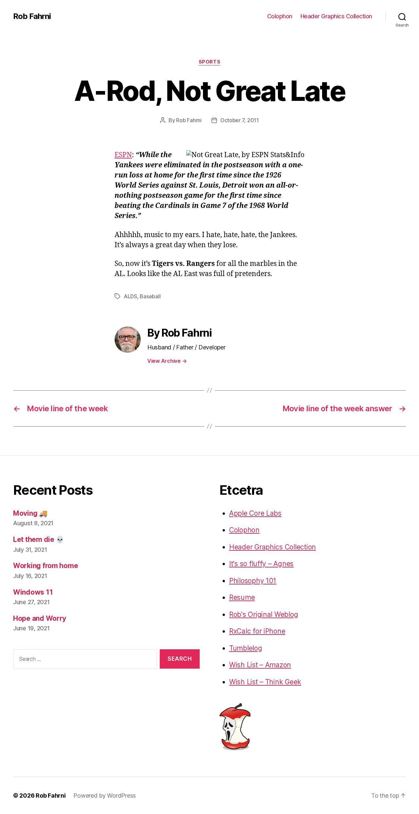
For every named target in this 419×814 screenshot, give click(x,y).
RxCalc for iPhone (257, 631)
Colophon (279, 16)
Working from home (45, 566)
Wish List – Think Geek (265, 682)
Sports (209, 62)
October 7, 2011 (239, 120)
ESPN (123, 155)
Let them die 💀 (38, 539)
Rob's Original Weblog (263, 614)
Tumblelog (245, 648)
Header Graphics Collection (336, 16)
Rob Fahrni (32, 16)
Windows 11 (33, 592)
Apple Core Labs (255, 513)
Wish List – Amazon (260, 665)
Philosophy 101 (252, 581)
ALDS (130, 296)
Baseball (150, 296)
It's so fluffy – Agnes (261, 564)
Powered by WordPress (104, 795)
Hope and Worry (39, 618)
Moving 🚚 (30, 513)
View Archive (167, 361)
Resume (242, 597)
